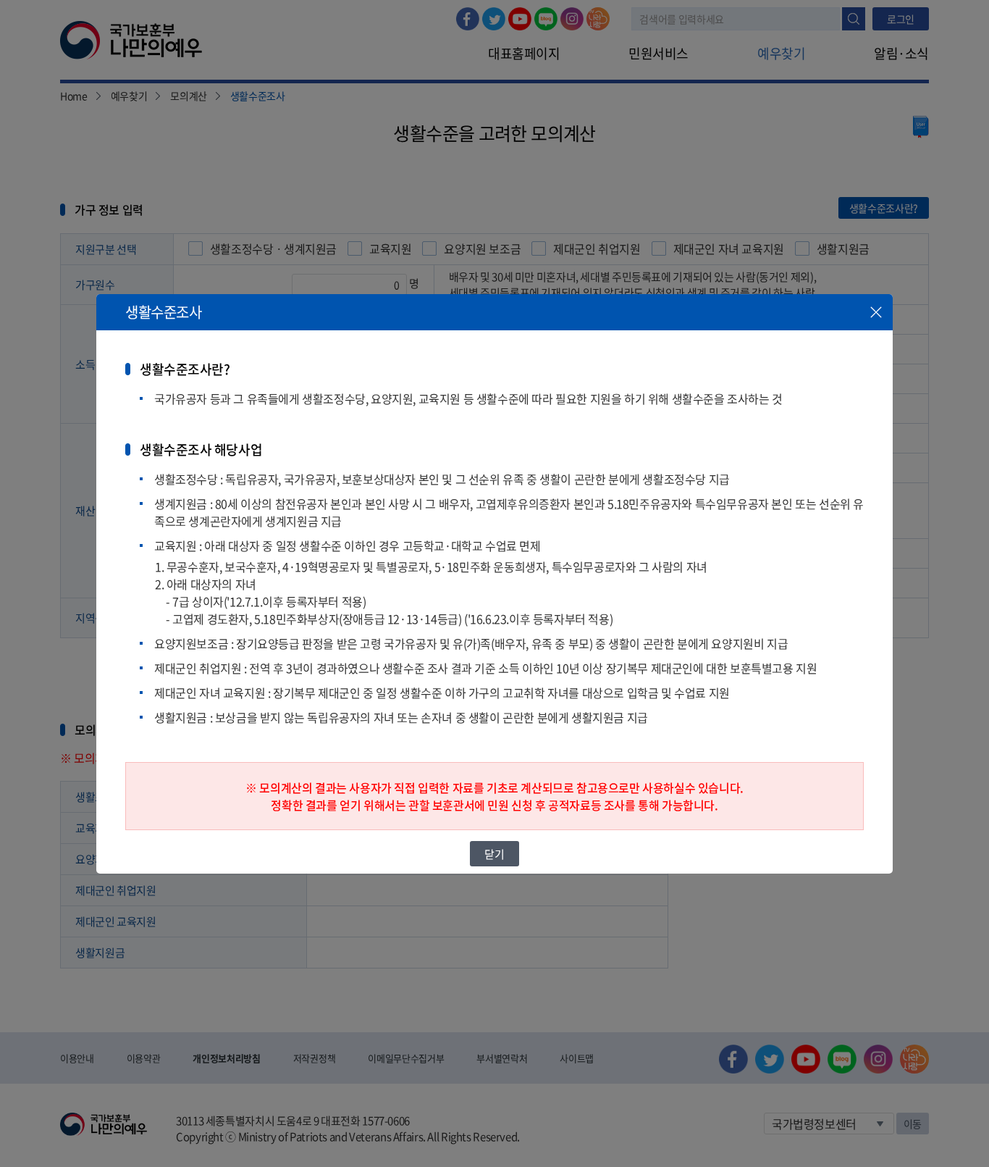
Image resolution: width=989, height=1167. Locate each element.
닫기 (494, 853)
